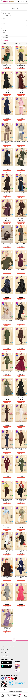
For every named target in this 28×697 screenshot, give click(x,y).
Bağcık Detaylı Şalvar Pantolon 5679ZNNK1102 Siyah (21, 500)
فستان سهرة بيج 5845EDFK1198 (7, 320)
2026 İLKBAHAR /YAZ (6, 13)
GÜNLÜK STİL (5, 30)
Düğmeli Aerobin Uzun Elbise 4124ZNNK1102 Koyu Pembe (21, 602)
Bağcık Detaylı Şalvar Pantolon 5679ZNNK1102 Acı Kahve (7, 500)
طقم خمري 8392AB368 (21, 371)
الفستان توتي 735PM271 (21, 269)
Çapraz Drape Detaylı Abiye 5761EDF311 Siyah (7, 91)
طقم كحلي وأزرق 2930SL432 (21, 192)
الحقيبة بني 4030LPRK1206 (7, 243)
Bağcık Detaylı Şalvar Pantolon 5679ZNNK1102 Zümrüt (7, 65)
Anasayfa (2, 696)
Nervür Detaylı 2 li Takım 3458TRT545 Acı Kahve (7, 577)
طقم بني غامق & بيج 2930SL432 (21, 218)
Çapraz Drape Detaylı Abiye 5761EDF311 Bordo (21, 91)
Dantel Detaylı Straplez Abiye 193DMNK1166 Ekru (21, 423)
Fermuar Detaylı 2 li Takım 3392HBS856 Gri (21, 141)
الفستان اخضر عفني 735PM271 (7, 269)
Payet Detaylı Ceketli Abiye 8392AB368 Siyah (21, 398)
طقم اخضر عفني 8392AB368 (7, 397)
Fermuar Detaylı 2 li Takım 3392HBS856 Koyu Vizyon (7, 142)
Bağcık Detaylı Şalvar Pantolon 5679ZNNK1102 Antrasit (21, 65)
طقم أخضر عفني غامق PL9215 (7, 371)
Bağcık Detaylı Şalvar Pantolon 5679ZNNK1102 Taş (7, 526)
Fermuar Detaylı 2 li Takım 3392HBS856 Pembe (21, 116)
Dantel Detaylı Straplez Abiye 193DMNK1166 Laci (7, 449)
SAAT (4, 23)
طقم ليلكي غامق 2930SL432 (7, 218)
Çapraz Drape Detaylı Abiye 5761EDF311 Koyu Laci (7, 116)
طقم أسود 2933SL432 (21, 320)
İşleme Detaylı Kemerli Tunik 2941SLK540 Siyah (21, 551)
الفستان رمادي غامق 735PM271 (21, 243)
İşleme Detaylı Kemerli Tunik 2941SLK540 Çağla (21, 526)
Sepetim (19, 695)
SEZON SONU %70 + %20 (7, 15)
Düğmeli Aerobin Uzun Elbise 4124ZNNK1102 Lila (7, 628)
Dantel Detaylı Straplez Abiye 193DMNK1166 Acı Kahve (7, 423)
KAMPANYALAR (5, 40)
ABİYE (4, 28)
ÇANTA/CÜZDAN (5, 37)
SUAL (4, 32)
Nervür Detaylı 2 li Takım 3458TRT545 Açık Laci (21, 577)
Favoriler (8, 696)
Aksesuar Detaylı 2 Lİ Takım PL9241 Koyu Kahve (21, 449)
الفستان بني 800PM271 (7, 192)
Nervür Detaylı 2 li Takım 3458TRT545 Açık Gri (7, 602)
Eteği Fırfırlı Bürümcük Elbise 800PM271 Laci (7, 167)
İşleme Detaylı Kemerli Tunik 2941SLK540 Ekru (7, 551)
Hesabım (25, 696)
